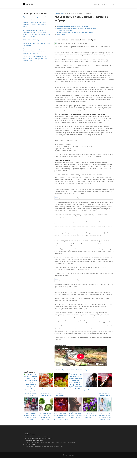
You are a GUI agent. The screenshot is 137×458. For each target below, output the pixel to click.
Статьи (112, 4)
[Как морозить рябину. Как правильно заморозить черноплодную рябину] (61, 387)
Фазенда (28, 4)
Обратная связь (30, 444)
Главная (96, 4)
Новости (104, 4)
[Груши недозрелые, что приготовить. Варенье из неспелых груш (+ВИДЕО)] (75, 380)
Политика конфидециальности (34, 440)
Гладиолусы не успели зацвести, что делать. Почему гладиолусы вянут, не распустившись (35, 59)
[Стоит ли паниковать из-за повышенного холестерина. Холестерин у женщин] (61, 411)
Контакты (28, 438)
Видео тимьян (61, 34)
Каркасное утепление (65, 30)
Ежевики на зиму (81, 370)
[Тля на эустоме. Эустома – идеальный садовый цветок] (90, 411)
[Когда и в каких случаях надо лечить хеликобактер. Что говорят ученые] (105, 411)
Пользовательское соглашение (42, 438)
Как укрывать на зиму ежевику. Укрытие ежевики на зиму (74, 32)
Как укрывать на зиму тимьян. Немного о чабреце (72, 26)
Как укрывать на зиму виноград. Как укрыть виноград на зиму (76, 28)
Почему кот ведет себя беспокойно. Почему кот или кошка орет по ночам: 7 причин (35, 24)
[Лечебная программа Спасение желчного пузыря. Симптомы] (75, 411)
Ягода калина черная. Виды (31, 40)
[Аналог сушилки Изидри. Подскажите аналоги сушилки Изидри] (31, 411)
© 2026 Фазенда (30, 434)
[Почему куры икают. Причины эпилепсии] (90, 387)
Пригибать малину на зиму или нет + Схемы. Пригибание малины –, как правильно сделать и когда (34, 51)
